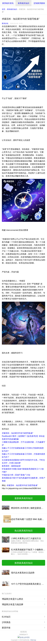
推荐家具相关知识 (24, 562)
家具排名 (5, 23)
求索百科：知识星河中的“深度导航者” (17, 433)
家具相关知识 (23, 3)
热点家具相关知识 (24, 530)
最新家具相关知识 (24, 498)
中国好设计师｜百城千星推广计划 (16, 474)
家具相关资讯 (8, 3)
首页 (3, 9)
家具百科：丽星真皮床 (11, 465)
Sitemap (33, 640)
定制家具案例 (39, 3)
